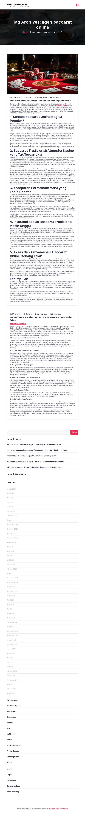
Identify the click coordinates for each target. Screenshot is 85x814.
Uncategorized (42, 97)
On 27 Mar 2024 (15, 314)
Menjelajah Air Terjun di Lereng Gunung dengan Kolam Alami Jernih (34, 444)
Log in (9, 775)
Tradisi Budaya (13, 751)
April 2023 (10, 667)
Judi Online (11, 711)
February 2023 (12, 671)
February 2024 (12, 622)
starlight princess (14, 745)
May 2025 (10, 556)
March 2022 (11, 676)
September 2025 (12, 538)
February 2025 (12, 569)
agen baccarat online (18, 323)
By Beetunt (27, 97)
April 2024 (10, 613)
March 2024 (11, 618)
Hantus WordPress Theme (59, 809)
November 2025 (12, 529)
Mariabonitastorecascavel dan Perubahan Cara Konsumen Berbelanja (35, 462)
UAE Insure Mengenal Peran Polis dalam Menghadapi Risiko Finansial (34, 467)
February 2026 (12, 516)
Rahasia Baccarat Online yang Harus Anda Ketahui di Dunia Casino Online (41, 318)
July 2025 (10, 547)
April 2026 (10, 507)
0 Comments (56, 97)
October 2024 (11, 587)
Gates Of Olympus (14, 706)
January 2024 (11, 627)
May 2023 (10, 662)
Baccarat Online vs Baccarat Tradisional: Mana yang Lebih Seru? (40, 101)
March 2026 (11, 511)
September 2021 (12, 680)
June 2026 (10, 498)
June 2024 (10, 604)
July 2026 (10, 493)
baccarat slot (60, 106)
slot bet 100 (11, 734)
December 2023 (12, 631)
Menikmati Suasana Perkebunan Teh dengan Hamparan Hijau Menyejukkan (37, 450)
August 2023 (11, 649)
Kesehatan (11, 717)
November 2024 (12, 582)
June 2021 (10, 684)
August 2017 (11, 693)
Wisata (9, 762)
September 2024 (12, 591)
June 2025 (10, 551)
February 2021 (11, 689)
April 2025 (10, 560)
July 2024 (10, 600)
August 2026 (11, 489)
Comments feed (13, 786)
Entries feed (12, 780)
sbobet (10, 723)
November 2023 (12, 636)
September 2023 (12, 644)
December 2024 (12, 578)
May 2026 (10, 502)
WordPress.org (13, 792)
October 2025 (11, 533)
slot (8, 728)
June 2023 (10, 658)
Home (25, 32)
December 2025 (12, 525)
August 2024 (11, 596)
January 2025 (11, 573)
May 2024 (10, 609)
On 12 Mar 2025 (15, 97)
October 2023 (11, 640)
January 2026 (11, 520)
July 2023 (10, 653)
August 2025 (11, 542)
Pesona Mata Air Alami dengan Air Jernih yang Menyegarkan (31, 456)
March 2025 (11, 564)
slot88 (9, 740)
